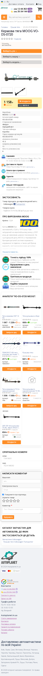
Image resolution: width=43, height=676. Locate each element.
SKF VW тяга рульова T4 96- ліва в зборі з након (10, 426)
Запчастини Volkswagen (11, 539)
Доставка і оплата (16, 4)
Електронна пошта (10, 486)
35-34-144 (21, 11)
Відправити (8, 517)
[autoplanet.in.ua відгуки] (10, 581)
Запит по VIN (6, 598)
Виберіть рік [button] (9, 51)
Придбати (25, 101)
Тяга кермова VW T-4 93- (10, 317)
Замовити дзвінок (8, 595)
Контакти (30, 4)
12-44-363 (21, 8)
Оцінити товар (8, 497)
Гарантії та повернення (10, 627)
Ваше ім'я (6, 477)
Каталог (4, 632)
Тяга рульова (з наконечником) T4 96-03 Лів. (31, 390)
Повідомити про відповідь (15, 494)
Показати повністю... (11, 252)
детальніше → (31, 167)
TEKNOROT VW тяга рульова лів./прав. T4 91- (11, 353)
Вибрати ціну (11, 332)
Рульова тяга (28, 353)
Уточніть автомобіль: (7, 44)
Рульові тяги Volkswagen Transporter (18, 542)
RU (8, 2)
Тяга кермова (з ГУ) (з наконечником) (10, 390)
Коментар (7, 505)
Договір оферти (7, 630)
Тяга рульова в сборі (31, 316)
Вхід (39, 4)
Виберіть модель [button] (11, 62)
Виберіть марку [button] (11, 56)
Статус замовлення (9, 618)
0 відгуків (17, 39)
